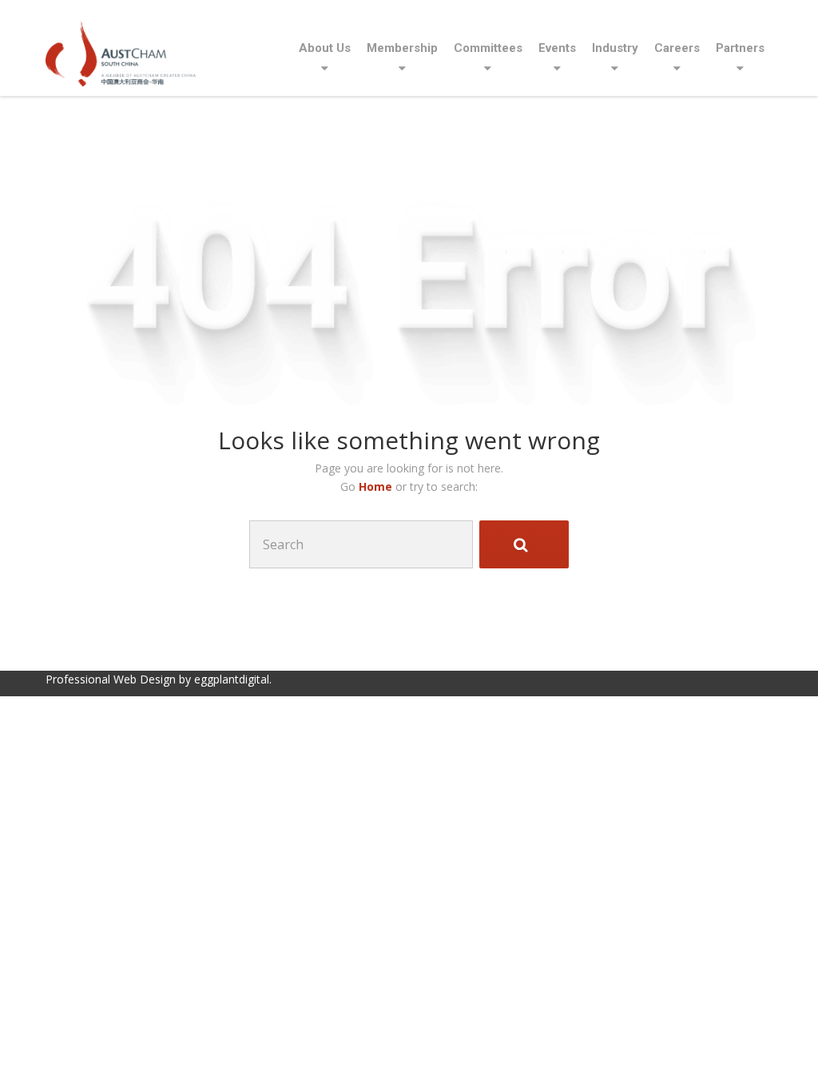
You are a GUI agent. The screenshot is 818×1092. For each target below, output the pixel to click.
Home (377, 486)
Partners (740, 48)
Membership (402, 48)
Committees (488, 48)
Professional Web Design (111, 679)
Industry (615, 48)
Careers (677, 48)
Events (557, 48)
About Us (325, 48)
